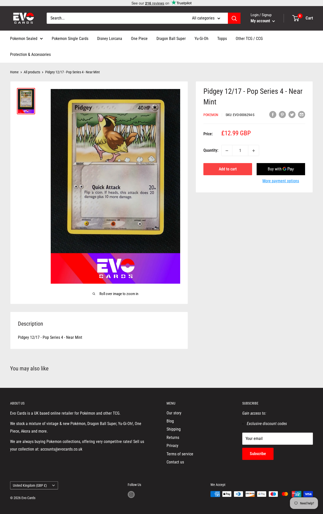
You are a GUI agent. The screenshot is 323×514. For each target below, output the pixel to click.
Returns (173, 437)
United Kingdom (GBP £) (30, 485)
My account (261, 20)
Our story (174, 413)
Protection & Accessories (30, 54)
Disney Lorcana (109, 38)
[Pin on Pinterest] (282, 114)
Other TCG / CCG (249, 38)
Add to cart (228, 169)
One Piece (139, 38)
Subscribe (258, 453)
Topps (222, 38)
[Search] (234, 18)
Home (14, 72)
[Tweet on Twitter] (291, 114)
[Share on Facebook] (272, 114)
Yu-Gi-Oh (201, 38)
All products (32, 72)
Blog (170, 421)
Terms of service (180, 454)
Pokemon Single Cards (70, 38)
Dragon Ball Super (171, 38)
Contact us (175, 462)
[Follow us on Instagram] (131, 494)
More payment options (280, 181)
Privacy (172, 445)
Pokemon (210, 115)
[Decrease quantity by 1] (227, 150)
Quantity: (210, 150)
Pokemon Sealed (23, 38)
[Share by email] (301, 114)
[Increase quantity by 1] (253, 150)
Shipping (174, 429)
